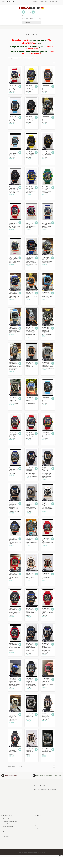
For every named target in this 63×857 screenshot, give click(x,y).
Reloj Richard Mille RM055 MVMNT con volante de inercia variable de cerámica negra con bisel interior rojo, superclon (31, 472)
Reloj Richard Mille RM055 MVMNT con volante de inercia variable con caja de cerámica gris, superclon (31, 507)
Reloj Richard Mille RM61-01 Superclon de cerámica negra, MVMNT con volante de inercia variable (47, 331)
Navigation (28, 22)
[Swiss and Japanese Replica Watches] (31, 8)
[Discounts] (47, 775)
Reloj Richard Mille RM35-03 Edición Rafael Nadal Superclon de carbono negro (47, 259)
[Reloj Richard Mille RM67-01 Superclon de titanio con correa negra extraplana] (15, 387)
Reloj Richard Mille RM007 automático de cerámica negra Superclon (46, 716)
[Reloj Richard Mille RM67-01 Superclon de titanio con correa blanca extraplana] (31, 387)
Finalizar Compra (43, 1)
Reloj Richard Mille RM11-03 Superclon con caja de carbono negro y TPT (15, 540)
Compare (37, 12)
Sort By (10, 58)
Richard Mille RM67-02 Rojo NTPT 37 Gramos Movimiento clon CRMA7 (14, 224)
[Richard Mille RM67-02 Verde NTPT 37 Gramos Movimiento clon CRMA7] (48, 176)
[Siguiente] (54, 63)
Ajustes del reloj (6, 834)
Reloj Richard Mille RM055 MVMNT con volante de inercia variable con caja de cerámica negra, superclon (14, 683)
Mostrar (25, 58)
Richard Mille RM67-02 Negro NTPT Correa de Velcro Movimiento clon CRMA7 (30, 154)
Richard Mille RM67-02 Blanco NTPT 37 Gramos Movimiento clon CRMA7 (14, 88)
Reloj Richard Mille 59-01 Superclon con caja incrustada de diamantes (30, 716)
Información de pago (7, 824)
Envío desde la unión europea (10, 821)
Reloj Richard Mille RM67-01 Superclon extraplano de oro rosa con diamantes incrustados (15, 366)
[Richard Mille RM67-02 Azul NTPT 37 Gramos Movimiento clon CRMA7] (31, 176)
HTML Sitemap (6, 839)
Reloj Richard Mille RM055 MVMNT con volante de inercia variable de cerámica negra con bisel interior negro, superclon (31, 648)
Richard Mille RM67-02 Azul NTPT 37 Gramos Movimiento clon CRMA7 (31, 189)
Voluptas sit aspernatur (8, 826)
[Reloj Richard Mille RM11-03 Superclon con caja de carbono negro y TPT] (15, 527)
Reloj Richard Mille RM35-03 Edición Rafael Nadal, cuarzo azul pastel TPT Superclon (47, 295)
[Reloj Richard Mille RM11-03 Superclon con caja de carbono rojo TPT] (48, 527)
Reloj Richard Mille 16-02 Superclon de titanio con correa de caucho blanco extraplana (14, 717)
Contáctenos (6, 836)
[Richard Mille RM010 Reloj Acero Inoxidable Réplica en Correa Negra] (48, 738)
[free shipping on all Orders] (15, 775)
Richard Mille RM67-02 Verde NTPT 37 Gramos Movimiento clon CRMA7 (47, 189)
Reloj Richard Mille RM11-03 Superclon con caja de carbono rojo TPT (47, 540)
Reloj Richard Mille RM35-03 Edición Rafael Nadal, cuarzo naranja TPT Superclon (31, 295)
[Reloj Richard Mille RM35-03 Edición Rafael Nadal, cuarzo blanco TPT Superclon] (15, 317)
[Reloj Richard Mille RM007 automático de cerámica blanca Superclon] (31, 563)
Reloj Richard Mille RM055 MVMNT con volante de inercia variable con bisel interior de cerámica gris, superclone (31, 683)
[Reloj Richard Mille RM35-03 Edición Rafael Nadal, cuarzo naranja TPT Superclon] (31, 282)
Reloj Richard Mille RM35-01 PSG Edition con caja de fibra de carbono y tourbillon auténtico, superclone (31, 260)
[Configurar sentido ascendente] (20, 58)
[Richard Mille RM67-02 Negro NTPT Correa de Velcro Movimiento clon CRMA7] (31, 141)
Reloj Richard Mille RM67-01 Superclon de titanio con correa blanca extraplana (30, 400)
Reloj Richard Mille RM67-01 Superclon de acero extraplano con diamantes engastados (48, 365)
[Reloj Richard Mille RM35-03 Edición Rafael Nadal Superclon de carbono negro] (48, 246)
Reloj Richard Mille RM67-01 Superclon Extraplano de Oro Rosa (30, 365)
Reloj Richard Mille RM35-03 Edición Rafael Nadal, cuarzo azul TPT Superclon (14, 295)
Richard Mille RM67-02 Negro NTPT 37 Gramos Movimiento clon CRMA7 (31, 88)
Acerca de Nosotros (7, 818)
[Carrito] (19, 86)
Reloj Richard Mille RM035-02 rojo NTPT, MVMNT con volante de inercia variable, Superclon (47, 612)
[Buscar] (40, 19)
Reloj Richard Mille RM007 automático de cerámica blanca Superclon (30, 576)
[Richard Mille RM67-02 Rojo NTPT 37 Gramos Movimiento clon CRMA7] (15, 211)
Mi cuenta (35, 1)
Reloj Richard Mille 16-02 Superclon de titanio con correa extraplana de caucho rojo (47, 682)
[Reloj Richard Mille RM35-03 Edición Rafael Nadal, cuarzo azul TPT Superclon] (15, 282)
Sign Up (41, 4)
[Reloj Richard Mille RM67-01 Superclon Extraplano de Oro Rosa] (31, 352)
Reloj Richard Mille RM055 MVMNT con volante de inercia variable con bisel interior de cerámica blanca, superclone (14, 507)
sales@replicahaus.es (38, 825)
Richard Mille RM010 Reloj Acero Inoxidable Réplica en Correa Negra (46, 751)
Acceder (34, 4)
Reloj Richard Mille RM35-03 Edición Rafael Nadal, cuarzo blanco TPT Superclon (14, 330)
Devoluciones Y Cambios (8, 829)
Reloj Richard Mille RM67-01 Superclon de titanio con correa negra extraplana (13, 400)
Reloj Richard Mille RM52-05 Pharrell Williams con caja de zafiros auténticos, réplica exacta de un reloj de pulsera (31, 331)
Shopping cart (26, 13)
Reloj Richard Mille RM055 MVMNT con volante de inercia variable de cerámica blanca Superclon (47, 506)
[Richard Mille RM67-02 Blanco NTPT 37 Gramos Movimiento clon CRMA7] (15, 75)
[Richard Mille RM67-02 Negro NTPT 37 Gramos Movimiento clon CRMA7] (31, 75)
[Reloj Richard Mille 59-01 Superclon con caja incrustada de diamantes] (31, 703)
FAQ (4, 831)
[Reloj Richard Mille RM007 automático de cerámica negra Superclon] (48, 703)
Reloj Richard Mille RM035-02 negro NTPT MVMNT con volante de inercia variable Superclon (14, 612)
